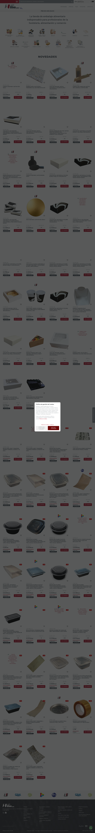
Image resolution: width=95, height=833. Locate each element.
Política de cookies (45, 424)
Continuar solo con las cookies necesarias (41, 428)
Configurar (52, 424)
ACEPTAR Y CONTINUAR (53, 428)
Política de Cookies (43, 418)
